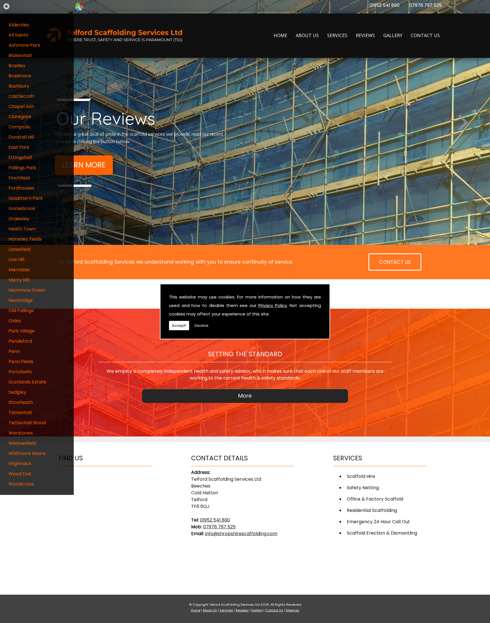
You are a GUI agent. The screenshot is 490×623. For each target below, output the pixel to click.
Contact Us (425, 35)
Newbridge (21, 300)
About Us (307, 35)
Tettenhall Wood (27, 422)
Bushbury (19, 86)
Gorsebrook (22, 208)
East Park (19, 147)
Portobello (20, 371)
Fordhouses (21, 188)
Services (337, 35)
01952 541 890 (384, 5)
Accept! (179, 325)
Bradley (17, 65)
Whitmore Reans (27, 453)
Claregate (20, 116)
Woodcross (21, 484)
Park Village (22, 331)
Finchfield (19, 178)
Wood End (20, 474)
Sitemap (292, 610)
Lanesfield (20, 249)
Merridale (19, 269)
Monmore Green (27, 290)
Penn (14, 351)
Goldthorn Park (26, 198)
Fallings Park (22, 167)
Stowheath (21, 402)
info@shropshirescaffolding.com (241, 533)
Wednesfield (22, 443)
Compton (19, 127)
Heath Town (22, 229)
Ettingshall (20, 157)
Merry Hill (19, 280)
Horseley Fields (25, 239)
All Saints (18, 35)
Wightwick (20, 463)
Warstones (21, 433)
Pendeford (20, 341)
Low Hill (16, 259)
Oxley (15, 320)
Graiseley (19, 218)
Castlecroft (21, 96)
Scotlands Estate (27, 382)
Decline (201, 325)
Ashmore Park (24, 45)
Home (280, 35)
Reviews (365, 35)
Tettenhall (20, 412)
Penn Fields (21, 361)
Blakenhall (20, 55)
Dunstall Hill (21, 137)
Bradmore (20, 76)
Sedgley (17, 392)
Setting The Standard (245, 354)
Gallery (392, 35)
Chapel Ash (21, 106)
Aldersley (19, 25)
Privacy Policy (272, 305)
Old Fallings (21, 310)
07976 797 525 (425, 5)
